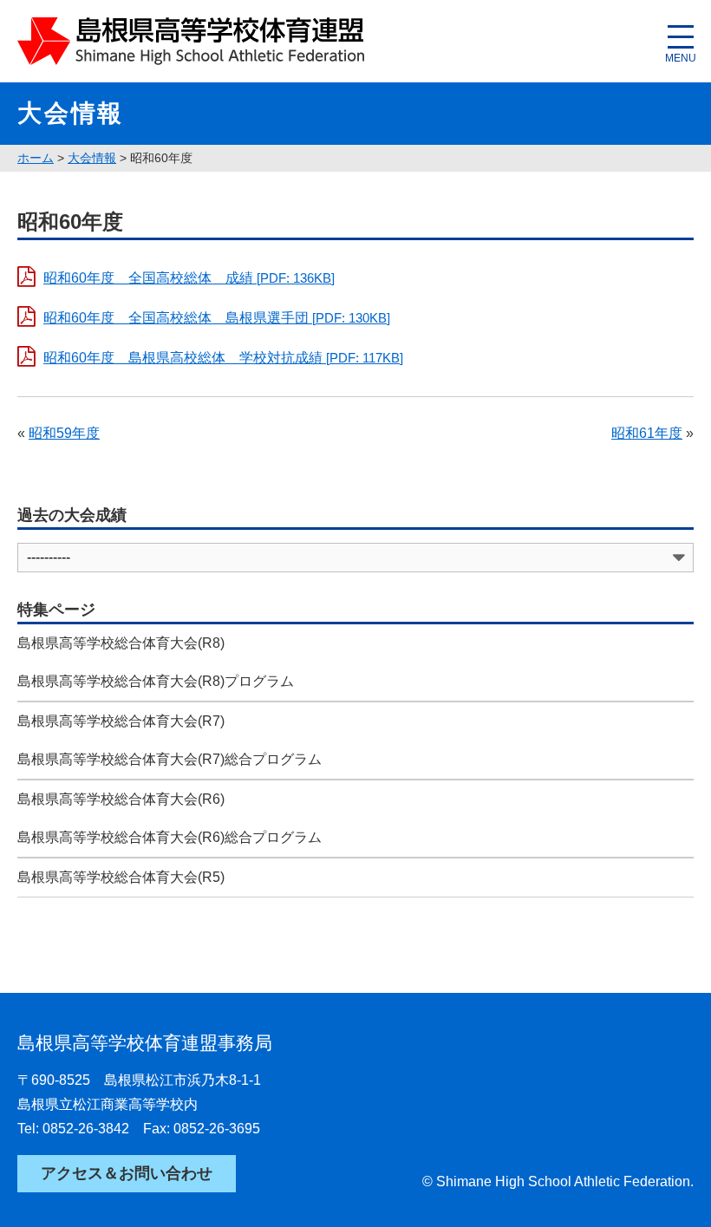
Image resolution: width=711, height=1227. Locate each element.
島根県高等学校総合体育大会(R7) (121, 721)
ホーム (35, 158)
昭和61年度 (646, 433)
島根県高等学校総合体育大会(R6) (121, 799)
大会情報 (92, 158)
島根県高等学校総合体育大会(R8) (121, 643)
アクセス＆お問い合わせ (126, 1173)
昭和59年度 (64, 433)
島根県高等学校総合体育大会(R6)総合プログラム (169, 837)
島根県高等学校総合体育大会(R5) (121, 877)
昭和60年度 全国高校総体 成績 (189, 278)
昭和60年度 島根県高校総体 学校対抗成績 (223, 357)
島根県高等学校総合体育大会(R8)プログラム (155, 681)
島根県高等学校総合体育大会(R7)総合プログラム (169, 759)
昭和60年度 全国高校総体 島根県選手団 (216, 317)
